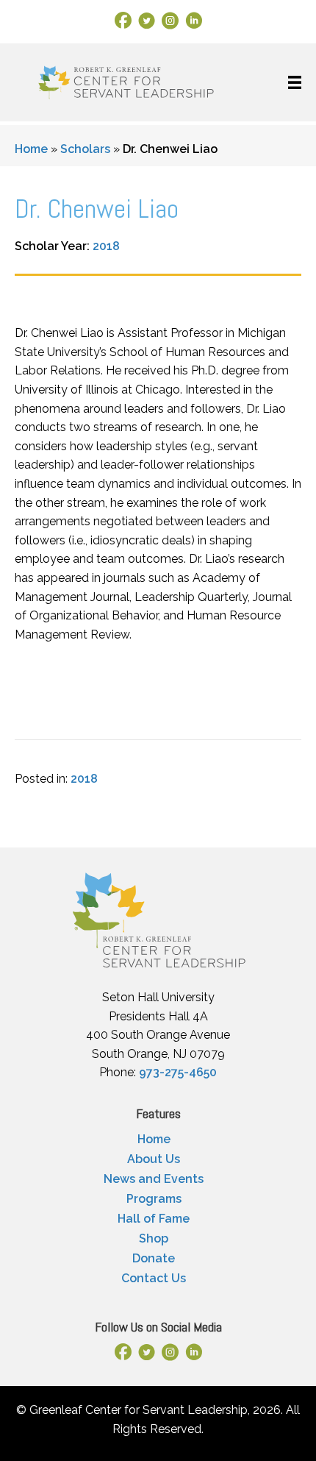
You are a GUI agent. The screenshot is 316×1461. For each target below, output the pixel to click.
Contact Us (153, 1278)
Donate (153, 1258)
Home (31, 149)
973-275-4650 (178, 1072)
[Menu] (294, 82)
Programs (154, 1199)
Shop (153, 1238)
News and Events (154, 1179)
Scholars (85, 149)
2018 (106, 246)
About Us (153, 1159)
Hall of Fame (154, 1219)
